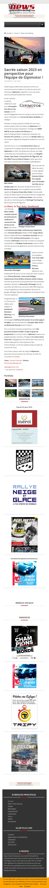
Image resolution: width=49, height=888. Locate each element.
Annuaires (12, 821)
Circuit (16, 33)
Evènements (13, 811)
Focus (10, 816)
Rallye (10, 806)
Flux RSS (11, 842)
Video (10, 819)
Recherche (12, 845)
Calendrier (12, 814)
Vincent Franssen (16, 360)
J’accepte (27, 886)
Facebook (11, 839)
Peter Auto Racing (27, 33)
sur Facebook (18, 369)
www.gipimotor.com (11, 367)
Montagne (12, 809)
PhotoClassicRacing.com (12, 363)
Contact (11, 834)
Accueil (9, 33)
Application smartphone (17, 837)
